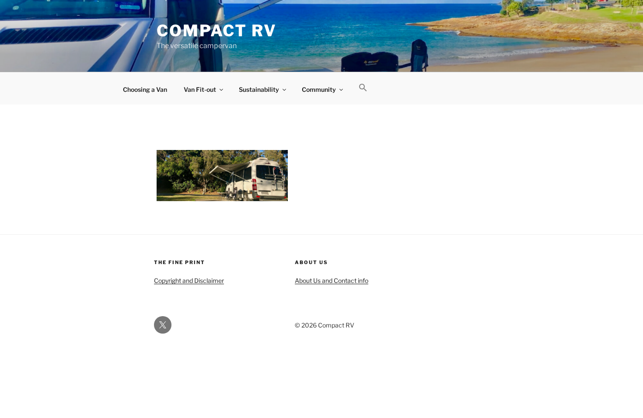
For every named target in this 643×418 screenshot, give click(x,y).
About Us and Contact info (331, 280)
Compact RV (217, 30)
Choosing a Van (145, 89)
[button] (363, 88)
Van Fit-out (200, 89)
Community (319, 89)
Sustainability (259, 89)
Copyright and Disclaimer (189, 280)
